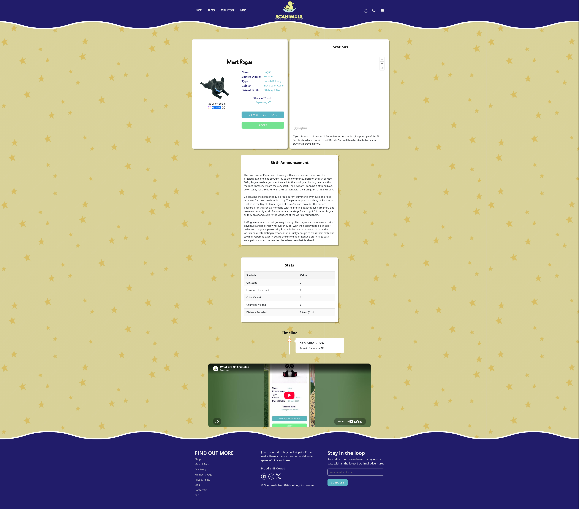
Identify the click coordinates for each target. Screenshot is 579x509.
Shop (199, 10)
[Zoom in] (382, 59)
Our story (227, 10)
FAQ (197, 495)
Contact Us (201, 490)
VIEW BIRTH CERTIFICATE (263, 114)
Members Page (203, 474)
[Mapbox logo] (300, 128)
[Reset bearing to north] (382, 68)
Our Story (200, 469)
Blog (211, 10)
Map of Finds (202, 464)
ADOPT (263, 125)
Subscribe (337, 482)
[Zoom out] (382, 63)
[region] (339, 93)
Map (243, 10)
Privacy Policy (202, 479)
